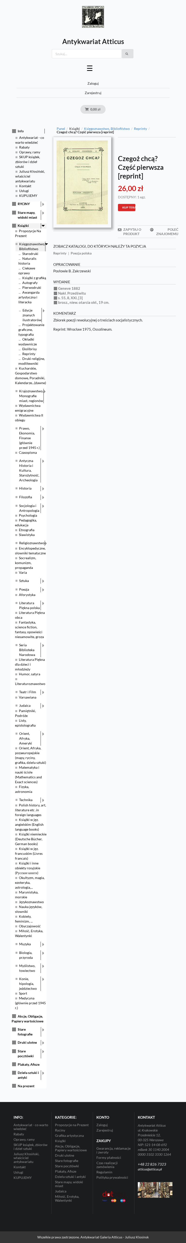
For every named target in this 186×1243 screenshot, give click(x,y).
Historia (25, 488)
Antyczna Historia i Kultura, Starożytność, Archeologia (29, 470)
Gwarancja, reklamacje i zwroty (113, 1150)
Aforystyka (27, 595)
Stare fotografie (25, 1031)
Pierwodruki (31, 287)
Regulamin (104, 1172)
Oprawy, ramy (29, 152)
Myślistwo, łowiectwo (27, 968)
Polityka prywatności (112, 1177)
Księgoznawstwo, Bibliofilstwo (32, 246)
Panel (61, 128)
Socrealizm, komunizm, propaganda (25, 563)
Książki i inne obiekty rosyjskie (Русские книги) (27, 868)
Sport (23, 993)
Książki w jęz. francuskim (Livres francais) (29, 853)
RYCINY (24, 204)
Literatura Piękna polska (29, 605)
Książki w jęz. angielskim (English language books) (29, 824)
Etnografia (26, 530)
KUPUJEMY (28, 196)
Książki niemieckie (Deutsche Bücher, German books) (30, 839)
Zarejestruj (93, 93)
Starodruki (30, 254)
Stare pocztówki (26, 1053)
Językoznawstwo (31, 902)
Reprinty (28, 354)
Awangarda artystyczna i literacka (28, 297)
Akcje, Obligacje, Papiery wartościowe (71, 1148)
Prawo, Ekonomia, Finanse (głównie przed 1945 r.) (29, 438)
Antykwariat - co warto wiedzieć (31, 1127)
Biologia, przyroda (26, 955)
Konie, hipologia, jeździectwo (28, 983)
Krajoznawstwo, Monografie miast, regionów (31, 396)
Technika (25, 800)
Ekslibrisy (29, 349)
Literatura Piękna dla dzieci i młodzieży (30, 664)
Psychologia (28, 515)
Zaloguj (93, 83)
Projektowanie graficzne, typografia (31, 329)
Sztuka (24, 581)
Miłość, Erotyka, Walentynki (67, 1198)
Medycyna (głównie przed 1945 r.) (30, 1003)
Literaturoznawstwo (30, 684)
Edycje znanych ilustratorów (32, 315)
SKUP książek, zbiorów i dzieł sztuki (27, 162)
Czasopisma (28, 452)
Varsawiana (27, 697)
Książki (23, 225)
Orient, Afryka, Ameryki (25, 738)
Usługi (24, 191)
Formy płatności (108, 1157)
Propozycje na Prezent (72, 1125)
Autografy (30, 283)
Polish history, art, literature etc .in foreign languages (30, 810)
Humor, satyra (29, 674)
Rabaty (24, 147)
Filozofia (25, 497)
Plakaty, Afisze (28, 1064)
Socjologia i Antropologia (29, 508)
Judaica (25, 705)
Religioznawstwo (32, 543)
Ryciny (60, 1130)
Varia (23, 572)
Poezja (24, 589)
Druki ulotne (27, 1042)
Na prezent (26, 1086)
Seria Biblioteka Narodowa (27, 650)
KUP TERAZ (128, 207)
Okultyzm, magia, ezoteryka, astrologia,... (30, 882)
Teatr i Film (27, 692)
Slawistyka (27, 535)
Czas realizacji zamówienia (107, 1165)
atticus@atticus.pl (150, 1169)
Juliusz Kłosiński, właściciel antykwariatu (30, 176)
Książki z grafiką (34, 278)
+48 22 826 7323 (152, 1164)
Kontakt (25, 186)
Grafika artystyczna (69, 1135)
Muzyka (25, 944)
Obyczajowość (30, 926)
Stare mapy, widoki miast (27, 214)
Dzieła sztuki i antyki (28, 1075)
